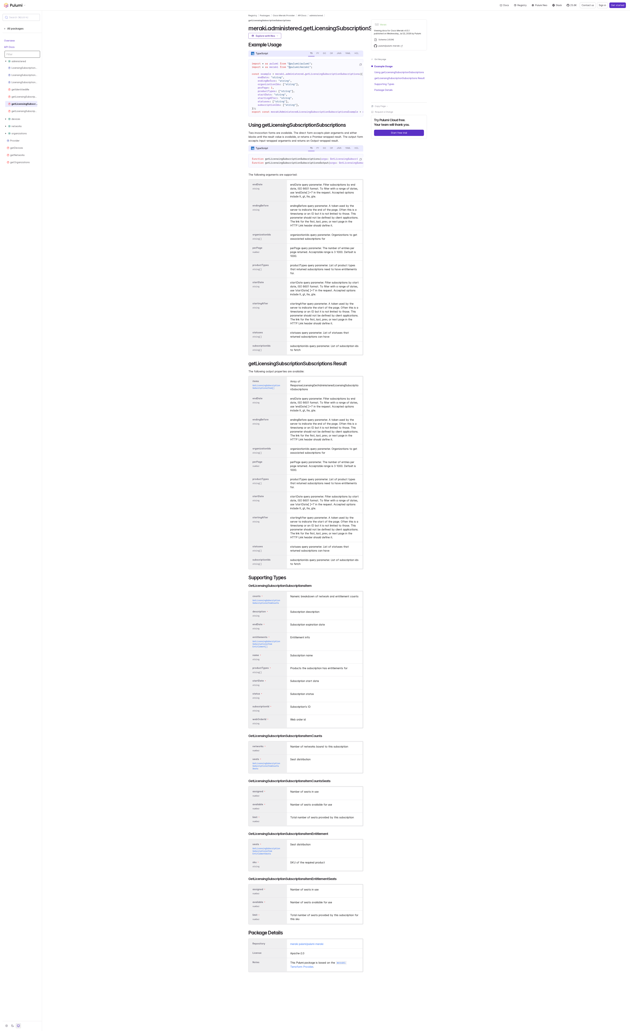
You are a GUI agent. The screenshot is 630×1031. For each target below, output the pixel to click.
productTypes (260, 265)
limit (254, 817)
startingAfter (260, 303)
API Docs (9, 46)
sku (254, 862)
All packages (15, 28)
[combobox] (21, 17)
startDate (258, 282)
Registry (522, 5)
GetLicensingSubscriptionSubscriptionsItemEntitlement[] (266, 644)
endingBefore (260, 205)
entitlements (259, 637)
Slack (559, 5)
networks (257, 746)
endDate (257, 184)
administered (316, 15)
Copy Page (380, 106)
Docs (506, 5)
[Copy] (360, 64)
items (255, 381)
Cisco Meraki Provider (284, 15)
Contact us (588, 5)
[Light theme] (6, 1025)
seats (255, 759)
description (259, 611)
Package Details (383, 90)
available (257, 804)
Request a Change (384, 112)
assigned (257, 791)
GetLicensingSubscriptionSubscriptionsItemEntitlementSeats (266, 851)
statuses (257, 332)
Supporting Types (384, 84)
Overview (9, 40)
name (255, 655)
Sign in (602, 5)
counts (256, 596)
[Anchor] (284, 44)
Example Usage (383, 66)
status (256, 693)
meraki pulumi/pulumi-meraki (306, 944)
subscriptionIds (261, 345)
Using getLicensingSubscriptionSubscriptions (399, 72)
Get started (617, 5)
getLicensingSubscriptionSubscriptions (269, 20)
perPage (257, 247)
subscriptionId (260, 706)
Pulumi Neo (541, 5)
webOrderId (259, 719)
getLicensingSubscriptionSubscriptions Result (399, 78)
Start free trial (399, 132)
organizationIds (261, 234)
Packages (265, 15)
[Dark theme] (12, 1025)
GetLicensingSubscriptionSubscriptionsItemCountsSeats (266, 766)
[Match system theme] (18, 1025)
